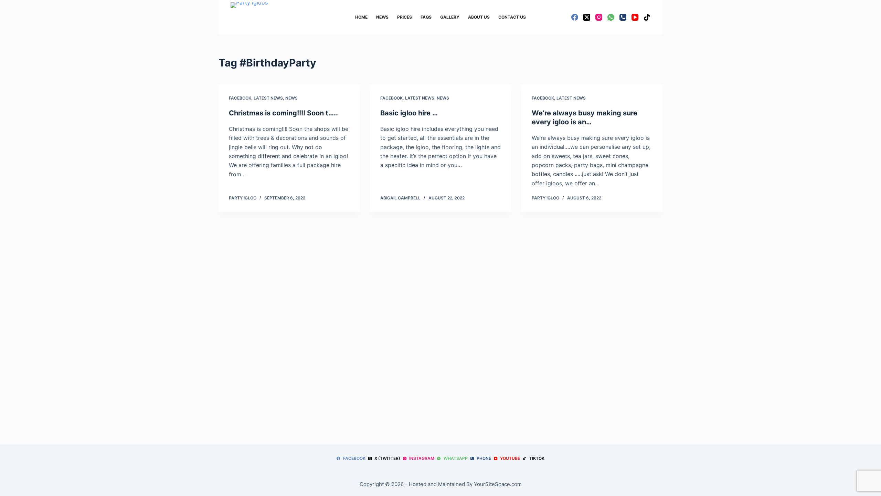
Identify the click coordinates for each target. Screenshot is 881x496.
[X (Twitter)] (586, 17)
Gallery (449, 17)
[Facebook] (574, 17)
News (382, 17)
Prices (404, 17)
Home (361, 17)
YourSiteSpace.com (498, 484)
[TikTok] (647, 17)
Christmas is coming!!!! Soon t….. (283, 113)
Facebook (240, 98)
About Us (479, 17)
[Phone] (622, 17)
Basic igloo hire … (409, 113)
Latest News (268, 98)
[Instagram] (598, 17)
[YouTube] (634, 17)
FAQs (426, 17)
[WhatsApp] (610, 17)
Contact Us (512, 17)
